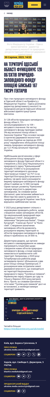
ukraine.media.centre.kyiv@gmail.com (21, 349)
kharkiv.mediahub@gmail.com (18, 371)
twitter (34, 354)
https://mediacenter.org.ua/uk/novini (24, 328)
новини (34, 4)
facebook (29, 354)
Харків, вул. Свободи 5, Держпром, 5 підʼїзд (24, 363)
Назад (9, 13)
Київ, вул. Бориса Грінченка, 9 (20, 343)
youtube (19, 354)
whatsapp (39, 354)
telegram (24, 354)
